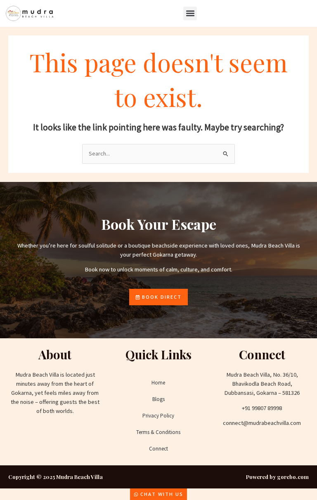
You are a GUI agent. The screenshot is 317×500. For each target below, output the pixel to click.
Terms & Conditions (158, 432)
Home (158, 382)
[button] (190, 13)
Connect (158, 448)
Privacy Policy (158, 415)
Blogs (158, 399)
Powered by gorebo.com (277, 476)
